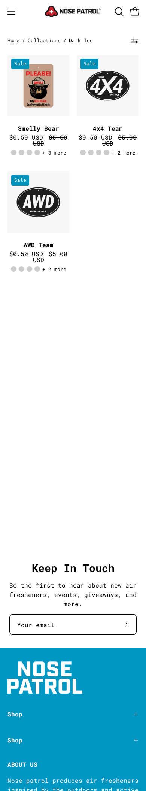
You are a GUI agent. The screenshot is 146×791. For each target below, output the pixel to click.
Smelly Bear (38, 128)
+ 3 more (54, 152)
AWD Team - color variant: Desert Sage (21, 269)
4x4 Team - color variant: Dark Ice (106, 152)
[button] (118, 11)
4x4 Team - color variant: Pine (98, 152)
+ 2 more (124, 152)
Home (13, 40)
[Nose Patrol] (73, 11)
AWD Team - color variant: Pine (29, 269)
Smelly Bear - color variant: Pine (29, 152)
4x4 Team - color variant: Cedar (83, 152)
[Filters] (135, 40)
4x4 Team (108, 128)
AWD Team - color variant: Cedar (13, 269)
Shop (14, 714)
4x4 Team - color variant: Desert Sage (91, 152)
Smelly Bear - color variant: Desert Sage (21, 152)
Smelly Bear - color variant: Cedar (13, 152)
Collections (44, 40)
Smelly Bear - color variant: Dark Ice (37, 152)
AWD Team (39, 245)
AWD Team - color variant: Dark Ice (37, 269)
